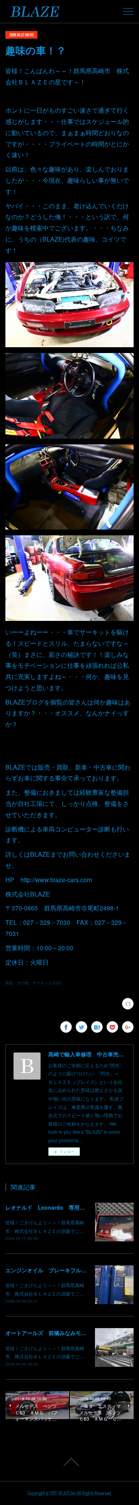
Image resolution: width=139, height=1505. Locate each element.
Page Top (69, 1462)
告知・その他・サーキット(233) (33, 983)
